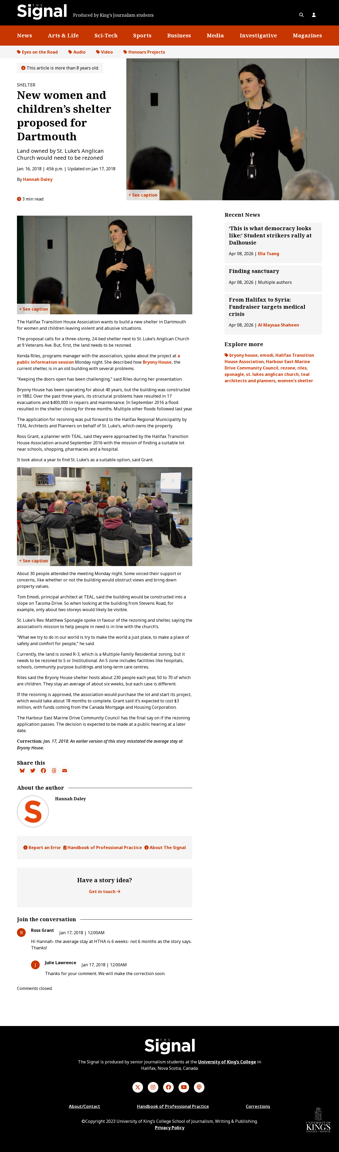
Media (215, 35)
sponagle (234, 374)
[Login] (314, 15)
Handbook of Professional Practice (104, 847)
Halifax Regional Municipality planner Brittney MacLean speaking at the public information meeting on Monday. (142, 196)
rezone (287, 368)
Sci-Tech (106, 35)
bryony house (243, 355)
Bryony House (157, 362)
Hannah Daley (37, 179)
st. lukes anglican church (272, 374)
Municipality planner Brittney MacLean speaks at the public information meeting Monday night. (33, 310)
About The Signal (167, 847)
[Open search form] (301, 14)
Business (179, 35)
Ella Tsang (268, 254)
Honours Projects (146, 52)
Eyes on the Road (40, 52)
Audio (79, 52)
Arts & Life (63, 35)
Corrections (258, 1106)
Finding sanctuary (254, 271)
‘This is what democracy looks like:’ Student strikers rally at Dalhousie (270, 235)
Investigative (258, 35)
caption (149, 195)
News (24, 35)
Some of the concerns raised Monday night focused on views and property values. (33, 562)
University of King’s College (227, 1062)
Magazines (307, 35)
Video (107, 52)
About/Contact (84, 1106)
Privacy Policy (169, 1128)
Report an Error (44, 847)
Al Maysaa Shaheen (278, 325)
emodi (266, 355)
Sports (142, 35)
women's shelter (295, 381)
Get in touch (103, 891)
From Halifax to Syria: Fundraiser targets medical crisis (267, 307)
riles (302, 368)
